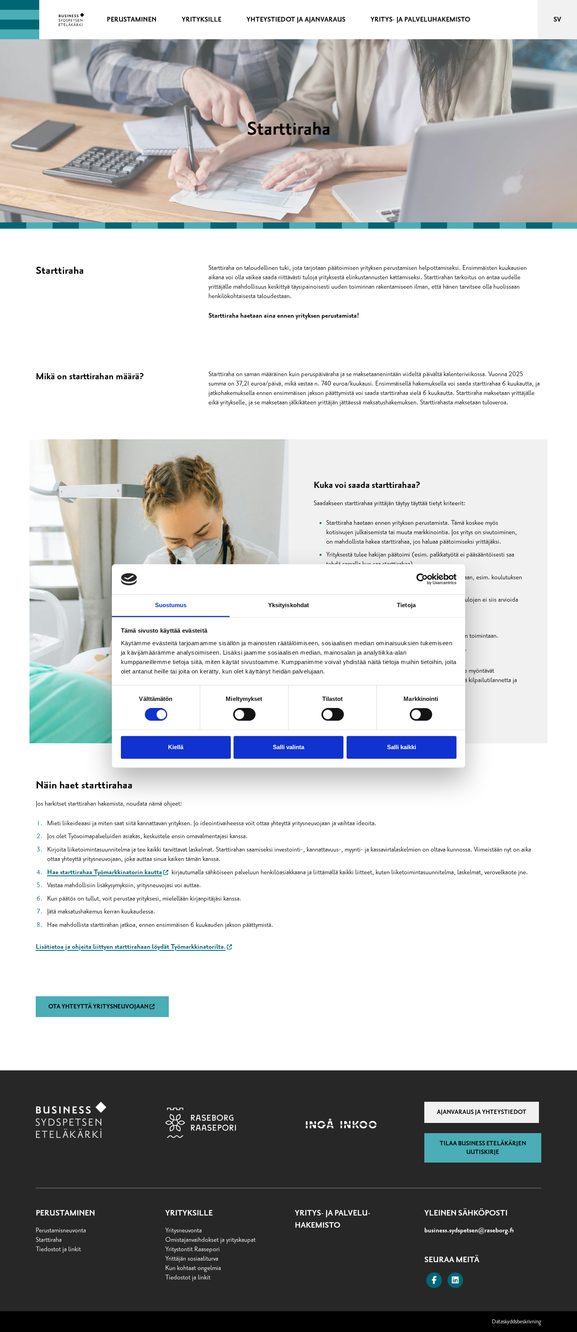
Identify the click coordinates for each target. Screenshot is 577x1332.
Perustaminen (65, 1213)
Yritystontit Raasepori (192, 1249)
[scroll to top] (554, 1309)
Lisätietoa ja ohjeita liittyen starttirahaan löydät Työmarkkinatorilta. (131, 947)
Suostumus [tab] (171, 605)
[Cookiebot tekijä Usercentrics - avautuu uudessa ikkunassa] (422, 579)
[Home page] (71, 19)
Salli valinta (288, 747)
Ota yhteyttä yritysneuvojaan (98, 1006)
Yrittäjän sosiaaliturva (191, 1258)
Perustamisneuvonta (61, 1230)
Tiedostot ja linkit (58, 1249)
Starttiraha (49, 1240)
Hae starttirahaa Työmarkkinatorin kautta (104, 872)
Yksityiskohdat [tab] (288, 605)
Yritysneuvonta (183, 1230)
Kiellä (175, 747)
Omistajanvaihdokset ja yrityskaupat (210, 1240)
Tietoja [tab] (406, 605)
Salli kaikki (401, 747)
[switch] (244, 714)
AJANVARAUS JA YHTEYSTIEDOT (481, 1112)
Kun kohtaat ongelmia (193, 1268)
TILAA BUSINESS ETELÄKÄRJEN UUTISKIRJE (483, 1147)
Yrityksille (189, 1213)
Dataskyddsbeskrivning (516, 1321)
